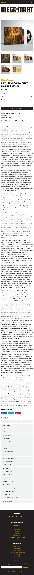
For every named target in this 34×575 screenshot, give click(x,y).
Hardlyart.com (17, 548)
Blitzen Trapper (7, 80)
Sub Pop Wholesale (17, 554)
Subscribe (27, 567)
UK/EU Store (17, 556)
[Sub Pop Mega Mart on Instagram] (21, 517)
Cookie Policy (17, 533)
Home (2, 18)
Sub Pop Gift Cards (17, 525)
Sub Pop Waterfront (17, 550)
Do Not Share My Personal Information (17, 537)
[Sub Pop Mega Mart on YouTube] (24, 517)
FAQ (17, 527)
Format (3, 93)
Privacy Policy (17, 531)
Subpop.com (17, 546)
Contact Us (17, 539)
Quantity (3, 100)
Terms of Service (17, 535)
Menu (4, 2)
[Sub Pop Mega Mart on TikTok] (17, 517)
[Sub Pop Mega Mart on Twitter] (9, 517)
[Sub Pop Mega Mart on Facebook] (13, 517)
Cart (31, 2)
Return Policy (17, 529)
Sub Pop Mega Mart (21, 571)
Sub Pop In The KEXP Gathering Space (17, 552)
